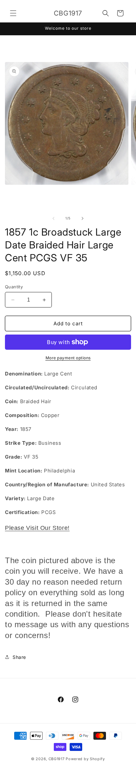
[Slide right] (82, 218)
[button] (13, 13)
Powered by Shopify (85, 759)
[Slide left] (53, 218)
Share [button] (19, 657)
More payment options (68, 357)
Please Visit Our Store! (37, 528)
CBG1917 (57, 759)
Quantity (14, 286)
